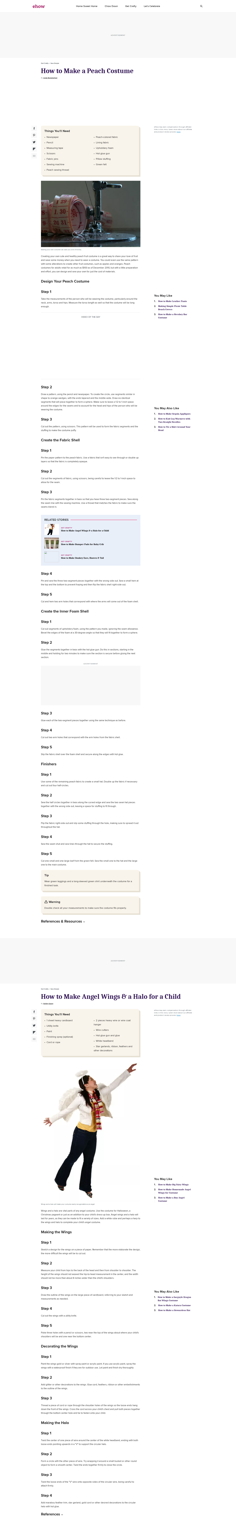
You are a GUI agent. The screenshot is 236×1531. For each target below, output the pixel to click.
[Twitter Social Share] (34, 142)
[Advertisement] (118, 102)
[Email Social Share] (34, 155)
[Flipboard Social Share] (34, 149)
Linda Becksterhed (50, 78)
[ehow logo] (39, 6)
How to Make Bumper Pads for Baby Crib (82, 544)
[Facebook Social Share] (34, 128)
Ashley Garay (48, 1003)
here (179, 132)
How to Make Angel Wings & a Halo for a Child (85, 530)
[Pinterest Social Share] (34, 135)
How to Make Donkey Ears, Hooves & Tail (82, 558)
